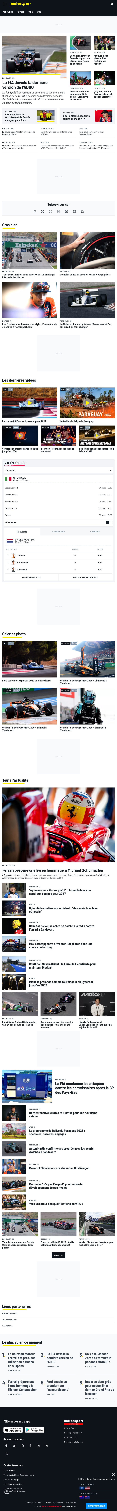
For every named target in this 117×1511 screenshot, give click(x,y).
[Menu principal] (5, 4)
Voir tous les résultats (85, 577)
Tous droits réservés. (72, 1506)
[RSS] (82, 211)
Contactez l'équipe (11, 1479)
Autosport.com (70, 1437)
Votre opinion (9, 1470)
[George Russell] (13, 569)
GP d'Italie (19, 477)
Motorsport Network (51, 1506)
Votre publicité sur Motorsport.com (18, 1475)
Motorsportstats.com (73, 1442)
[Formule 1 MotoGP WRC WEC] (58, 470)
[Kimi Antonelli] (13, 562)
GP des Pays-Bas (25, 539)
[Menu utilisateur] (111, 4)
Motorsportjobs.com (73, 1432)
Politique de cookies (54, 1502)
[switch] (108, 522)
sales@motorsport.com (13, 1484)
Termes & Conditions (35, 1502)
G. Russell (22, 569)
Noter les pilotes (31, 577)
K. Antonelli (22, 562)
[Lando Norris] (13, 555)
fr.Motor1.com (70, 1428)
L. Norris (21, 555)
